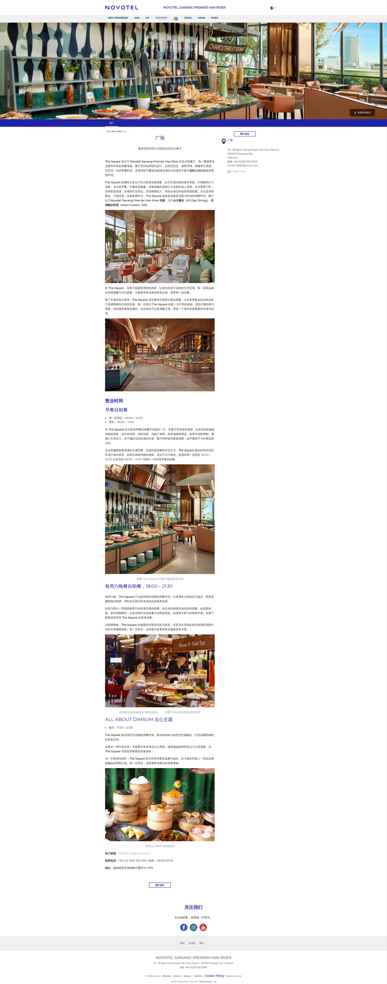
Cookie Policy (214, 976)
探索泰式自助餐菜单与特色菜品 (138, 712)
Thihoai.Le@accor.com (134, 853)
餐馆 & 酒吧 (175, 19)
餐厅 (112, 123)
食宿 (147, 18)
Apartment (161, 18)
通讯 (201, 943)
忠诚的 (192, 943)
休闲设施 (201, 18)
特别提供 (214, 18)
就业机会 (187, 976)
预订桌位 (159, 885)
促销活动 (198, 976)
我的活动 (188, 18)
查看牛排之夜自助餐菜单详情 (182, 712)
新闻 (182, 943)
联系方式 (177, 976)
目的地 (137, 18)
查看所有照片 (364, 112)
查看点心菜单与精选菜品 (160, 846)
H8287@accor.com (246, 165)
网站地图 (166, 976)
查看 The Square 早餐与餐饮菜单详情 (160, 579)
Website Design (234, 976)
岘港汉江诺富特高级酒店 (118, 18)
